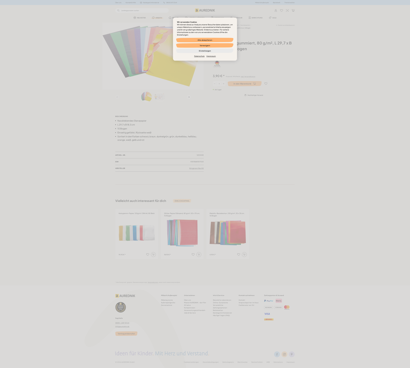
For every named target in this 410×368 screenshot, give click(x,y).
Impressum (211, 56)
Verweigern (205, 45)
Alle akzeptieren (205, 40)
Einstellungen (205, 51)
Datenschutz (199, 56)
